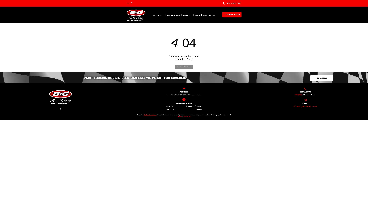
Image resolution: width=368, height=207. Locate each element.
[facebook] (131, 3)
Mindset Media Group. (150, 115)
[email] (128, 3)
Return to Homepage (184, 66)
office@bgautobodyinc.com (305, 106)
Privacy (180, 116)
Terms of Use (186, 116)
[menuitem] (159, 15)
